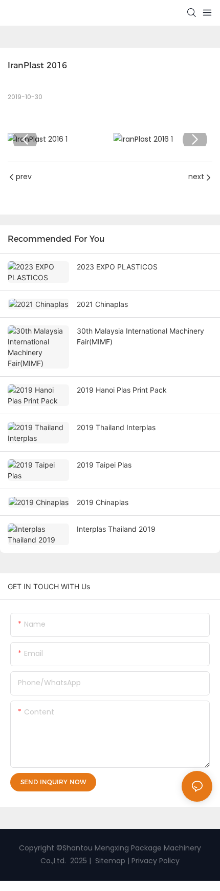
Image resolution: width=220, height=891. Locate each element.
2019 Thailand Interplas (116, 427)
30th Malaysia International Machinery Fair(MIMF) (140, 336)
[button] (25, 139)
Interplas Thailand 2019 (116, 529)
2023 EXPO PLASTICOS (117, 266)
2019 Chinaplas (102, 502)
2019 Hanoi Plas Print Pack (122, 389)
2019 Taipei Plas (104, 464)
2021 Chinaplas (102, 304)
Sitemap (109, 861)
